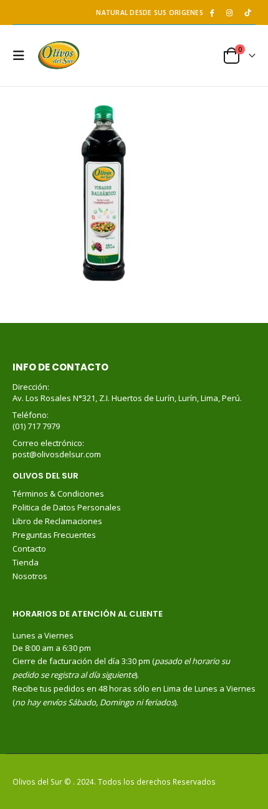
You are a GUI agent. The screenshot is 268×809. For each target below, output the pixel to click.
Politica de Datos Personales (67, 507)
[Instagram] (229, 12)
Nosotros (29, 576)
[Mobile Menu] (21, 55)
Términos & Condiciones (58, 493)
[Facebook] (211, 12)
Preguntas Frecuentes (54, 534)
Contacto (29, 548)
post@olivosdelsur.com (56, 454)
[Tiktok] (247, 12)
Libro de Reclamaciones (58, 521)
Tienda (25, 562)
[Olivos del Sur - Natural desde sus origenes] (59, 55)
